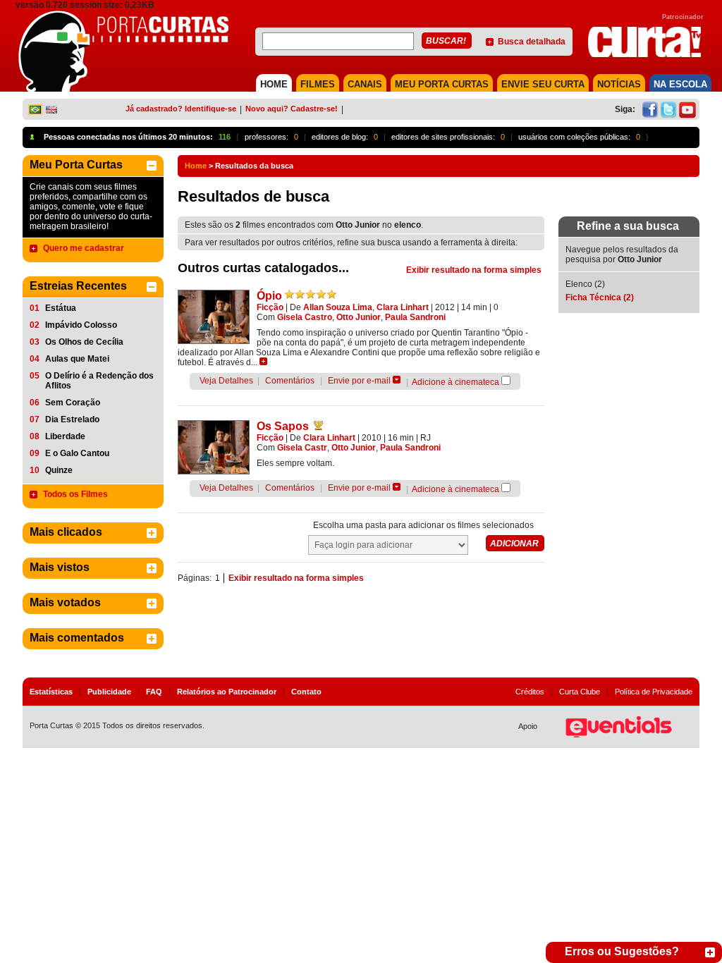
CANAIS (365, 84)
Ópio (269, 296)
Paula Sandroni (415, 317)
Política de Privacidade (653, 691)
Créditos (529, 691)
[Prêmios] (318, 425)
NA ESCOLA (680, 84)
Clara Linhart (403, 307)
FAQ (154, 691)
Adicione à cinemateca (455, 382)
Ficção (270, 307)
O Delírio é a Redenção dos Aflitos (99, 381)
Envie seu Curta (543, 84)
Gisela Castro (304, 317)
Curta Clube (579, 691)
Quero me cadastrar (83, 248)
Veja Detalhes (226, 381)
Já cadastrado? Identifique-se (181, 108)
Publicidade (109, 691)
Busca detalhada (531, 42)
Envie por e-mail (359, 381)
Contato (306, 691)
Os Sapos (283, 426)
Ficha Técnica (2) (599, 297)
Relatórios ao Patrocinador (226, 691)
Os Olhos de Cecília (84, 342)
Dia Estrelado (72, 419)
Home (196, 165)
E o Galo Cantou (77, 453)
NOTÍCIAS (619, 84)
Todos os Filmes (75, 494)
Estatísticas (51, 691)
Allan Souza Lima (337, 307)
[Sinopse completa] (263, 361)
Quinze (59, 470)
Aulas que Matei (77, 359)
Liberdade (65, 436)
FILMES (317, 84)
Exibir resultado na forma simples (474, 270)
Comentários (289, 381)
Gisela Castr (302, 448)
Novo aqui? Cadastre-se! (291, 108)
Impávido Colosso (81, 325)
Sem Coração (72, 402)
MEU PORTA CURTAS (442, 84)
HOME (274, 84)
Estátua (60, 308)
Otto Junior (358, 317)
